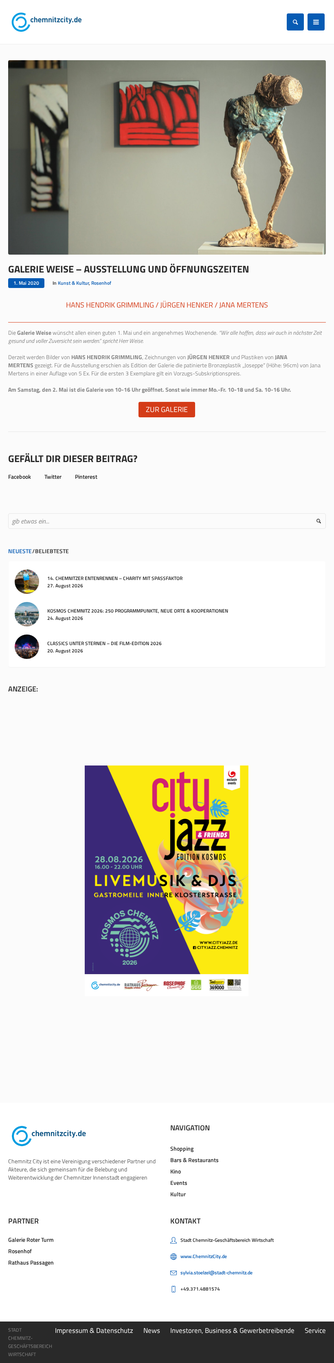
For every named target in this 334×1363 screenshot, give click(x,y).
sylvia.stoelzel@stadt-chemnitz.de (216, 1272)
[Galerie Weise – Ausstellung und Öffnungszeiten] (167, 156)
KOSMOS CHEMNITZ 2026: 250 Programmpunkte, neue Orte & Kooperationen (137, 611)
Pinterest (86, 476)
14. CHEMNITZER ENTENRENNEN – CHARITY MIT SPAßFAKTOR (114, 578)
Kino (175, 1171)
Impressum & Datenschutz (94, 1330)
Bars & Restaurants (194, 1160)
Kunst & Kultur (73, 283)
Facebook (19, 476)
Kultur (178, 1194)
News (151, 1330)
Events (178, 1182)
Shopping (181, 1148)
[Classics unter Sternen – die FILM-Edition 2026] (27, 646)
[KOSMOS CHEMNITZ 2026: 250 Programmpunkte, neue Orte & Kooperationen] (27, 613)
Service (315, 1330)
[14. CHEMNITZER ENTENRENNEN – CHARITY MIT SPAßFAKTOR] (27, 581)
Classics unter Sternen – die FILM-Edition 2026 (104, 643)
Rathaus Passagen (31, 1262)
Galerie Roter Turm (31, 1239)
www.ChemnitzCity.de (203, 1256)
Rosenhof (101, 283)
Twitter (53, 476)
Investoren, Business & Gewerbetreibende (232, 1330)
